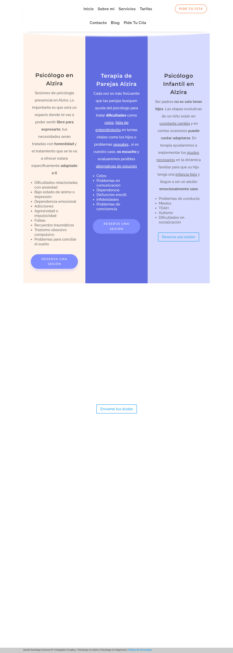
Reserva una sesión (54, 261)
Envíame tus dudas (116, 409)
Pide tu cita (191, 9)
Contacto (98, 23)
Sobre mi (106, 9)
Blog (115, 23)
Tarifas (146, 9)
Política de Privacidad (139, 649)
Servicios (127, 9)
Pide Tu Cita (135, 23)
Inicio (89, 9)
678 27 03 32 (34, 510)
